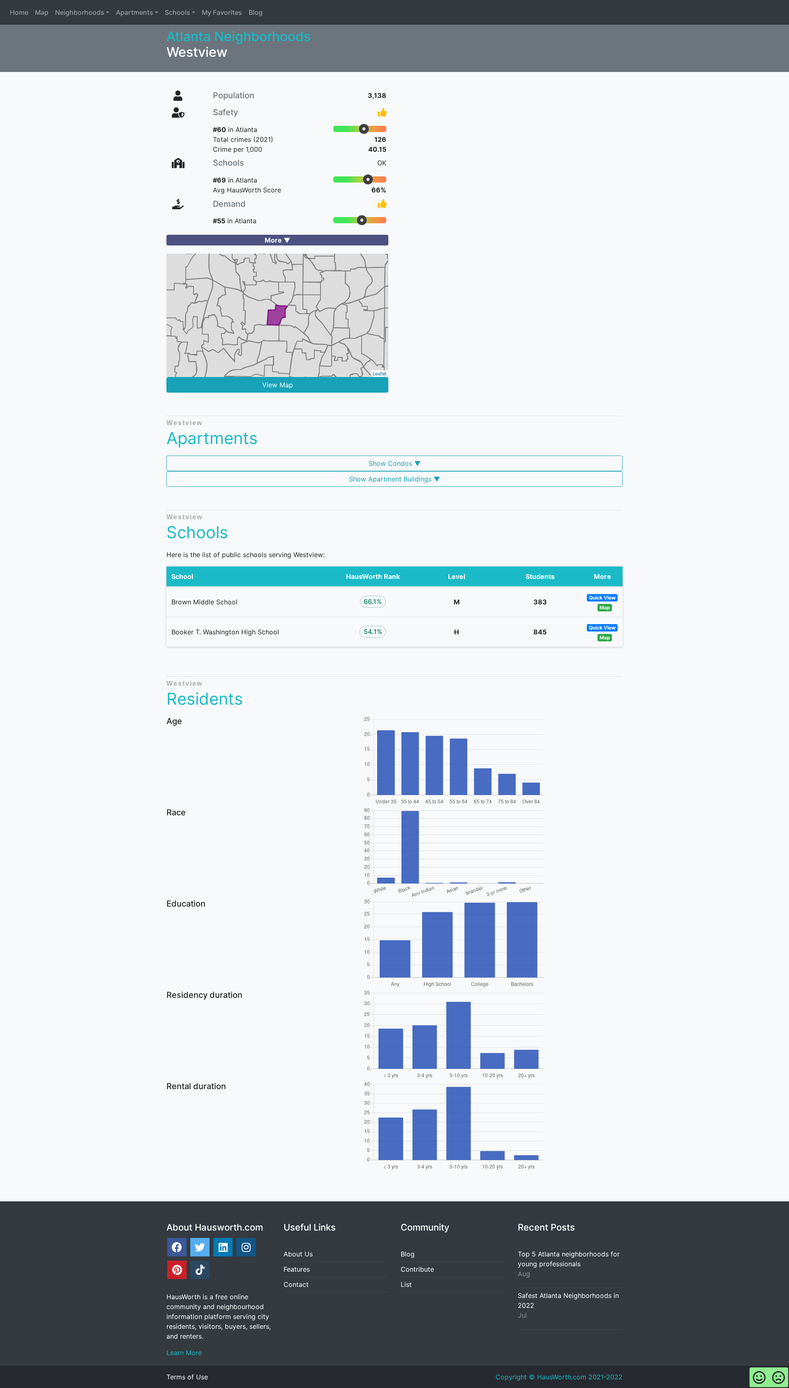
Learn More (184, 1353)
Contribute (417, 1269)
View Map (277, 385)
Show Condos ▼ (395, 463)
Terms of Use (187, 1377)
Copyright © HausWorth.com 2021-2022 (559, 1377)
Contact (296, 1284)
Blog (408, 1254)
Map (605, 607)
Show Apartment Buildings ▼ (394, 479)
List (406, 1284)
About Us (298, 1254)
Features (297, 1269)
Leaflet (379, 373)
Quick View (602, 598)
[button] (82, 12)
